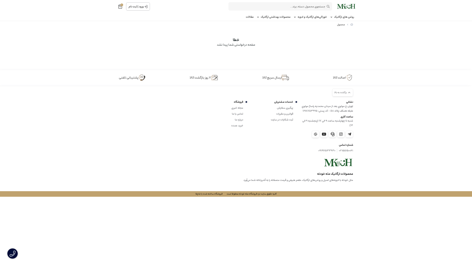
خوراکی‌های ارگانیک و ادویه (312, 17)
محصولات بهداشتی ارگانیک (275, 17)
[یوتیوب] (324, 134)
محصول (341, 25)
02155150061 (346, 151)
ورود (141, 6)
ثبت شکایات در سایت (282, 120)
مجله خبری (237, 108)
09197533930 (326, 151)
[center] (328, 6)
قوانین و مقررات (284, 114)
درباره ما (239, 120)
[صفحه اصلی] (351, 25)
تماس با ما (237, 114)
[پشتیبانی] (332, 134)
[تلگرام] (349, 134)
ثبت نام (133, 6)
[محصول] (338, 162)
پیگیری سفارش (285, 108)
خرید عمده (237, 125)
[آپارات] (315, 134)
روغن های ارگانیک (344, 17)
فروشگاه (238, 102)
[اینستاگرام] (341, 134)
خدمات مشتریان (283, 102)
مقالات (250, 17)
